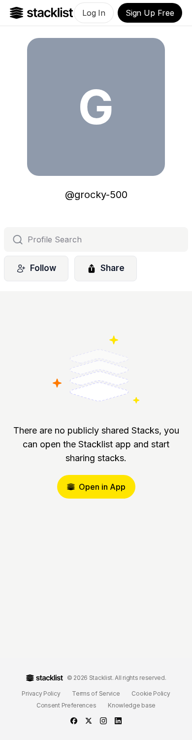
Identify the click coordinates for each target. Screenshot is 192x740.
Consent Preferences (66, 705)
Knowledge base (132, 705)
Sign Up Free (150, 13)
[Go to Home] (41, 13)
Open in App (102, 487)
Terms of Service (96, 693)
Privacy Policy (41, 693)
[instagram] (103, 720)
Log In (93, 13)
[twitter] (88, 720)
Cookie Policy (150, 693)
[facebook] (73, 720)
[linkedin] (118, 720)
